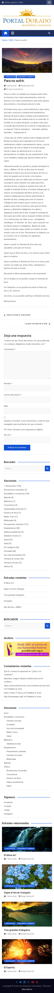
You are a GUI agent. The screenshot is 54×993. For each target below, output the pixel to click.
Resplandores (10, 528)
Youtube (7, 806)
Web (6, 406)
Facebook (8, 802)
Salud (6, 539)
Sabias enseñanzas (12, 532)
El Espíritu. (8, 601)
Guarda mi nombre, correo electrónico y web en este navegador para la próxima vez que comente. (26, 422)
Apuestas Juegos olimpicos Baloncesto (21, 678)
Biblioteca (8, 501)
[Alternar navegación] (12, 33)
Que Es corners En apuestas (16, 671)
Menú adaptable (49, 2)
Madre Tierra (9, 516)
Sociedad (8, 551)
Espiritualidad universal (13, 509)
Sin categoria (9, 547)
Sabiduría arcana (11, 536)
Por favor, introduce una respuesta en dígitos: (23, 429)
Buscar (47, 468)
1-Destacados (10, 77)
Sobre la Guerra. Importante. (19, 315)
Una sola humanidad (12, 555)
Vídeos (7, 566)
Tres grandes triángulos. (14, 595)
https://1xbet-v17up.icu (14, 693)
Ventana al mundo (12, 559)
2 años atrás (11, 859)
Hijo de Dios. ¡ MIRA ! (13, 607)
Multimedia (8, 520)
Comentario (10, 349)
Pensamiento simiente (25, 77)
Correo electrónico (13, 395)
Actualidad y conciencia (14, 493)
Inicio (6, 713)
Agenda (7, 497)
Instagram (8, 814)
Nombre (8, 383)
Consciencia (9, 505)
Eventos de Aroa (11, 513)
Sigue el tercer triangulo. (14, 589)
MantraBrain (27, 989)
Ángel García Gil (27, 86)
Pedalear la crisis (14, 689)
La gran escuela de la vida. (36, 323)
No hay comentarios (14, 89)
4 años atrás (11, 86)
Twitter (7, 810)
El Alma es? (9, 583)
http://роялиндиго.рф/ (13, 696)
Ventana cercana (11, 563)
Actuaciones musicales (14, 490)
